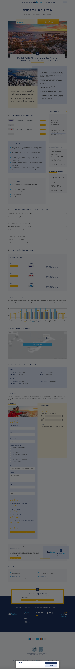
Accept (51, 662)
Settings (51, 665)
